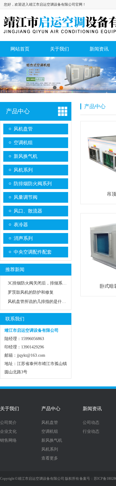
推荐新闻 (14, 269)
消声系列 (23, 238)
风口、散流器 (28, 210)
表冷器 (21, 224)
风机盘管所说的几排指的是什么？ (39, 301)
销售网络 (8, 440)
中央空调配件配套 (33, 251)
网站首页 (19, 48)
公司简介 (8, 423)
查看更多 (49, 458)
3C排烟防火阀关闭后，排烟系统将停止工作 (47, 283)
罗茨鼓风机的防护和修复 (31, 292)
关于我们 (59, 48)
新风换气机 (25, 156)
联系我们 (14, 318)
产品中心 (18, 111)
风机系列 (23, 169)
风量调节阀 (25, 197)
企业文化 (8, 432)
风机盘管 (23, 128)
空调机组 (23, 142)
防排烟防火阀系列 (33, 183)
